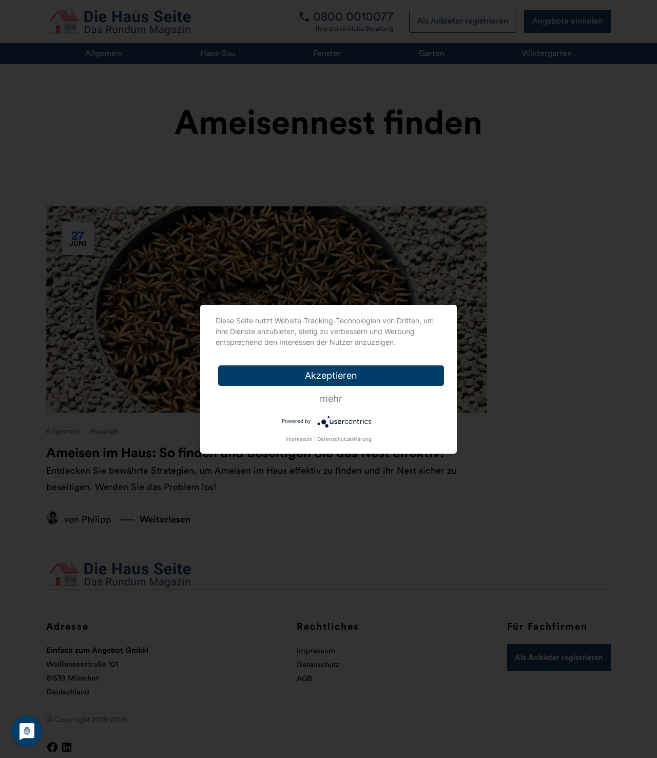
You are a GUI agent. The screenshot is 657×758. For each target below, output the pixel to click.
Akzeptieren (331, 375)
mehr (331, 398)
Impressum (299, 439)
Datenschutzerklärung (344, 439)
